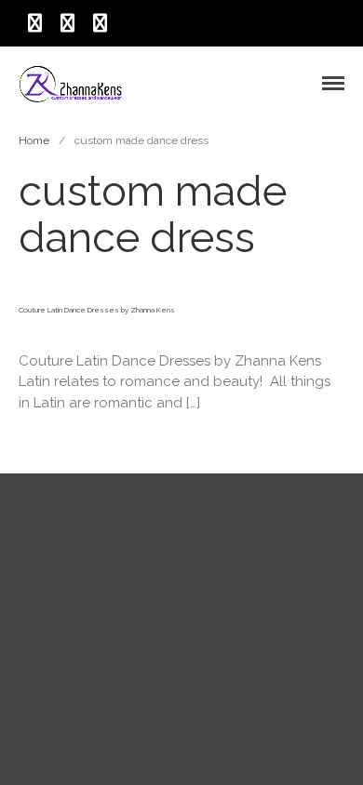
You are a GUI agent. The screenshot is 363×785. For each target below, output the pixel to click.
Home (34, 140)
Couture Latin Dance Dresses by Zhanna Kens (97, 309)
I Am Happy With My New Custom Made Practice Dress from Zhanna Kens (246, 557)
